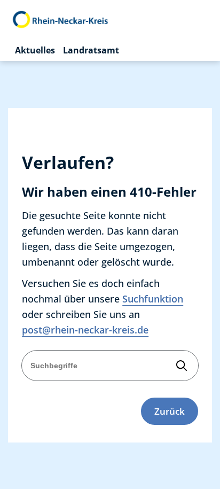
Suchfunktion (152, 298)
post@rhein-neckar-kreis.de (85, 329)
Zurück (169, 411)
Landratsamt (91, 50)
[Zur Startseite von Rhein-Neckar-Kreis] (60, 19)
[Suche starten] (181, 366)
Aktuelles (35, 50)
